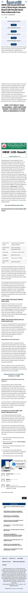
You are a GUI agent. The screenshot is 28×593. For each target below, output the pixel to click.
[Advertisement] (14, 69)
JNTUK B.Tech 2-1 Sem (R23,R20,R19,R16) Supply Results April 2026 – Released (13, 549)
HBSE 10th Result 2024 (17, 205)
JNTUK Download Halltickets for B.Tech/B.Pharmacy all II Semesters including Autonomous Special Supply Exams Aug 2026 (13, 535)
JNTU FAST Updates (17, 584)
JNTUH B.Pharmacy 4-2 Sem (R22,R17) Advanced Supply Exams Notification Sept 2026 (13, 521)
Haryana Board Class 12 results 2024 (13, 374)
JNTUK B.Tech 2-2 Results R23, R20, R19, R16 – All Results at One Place (13, 540)
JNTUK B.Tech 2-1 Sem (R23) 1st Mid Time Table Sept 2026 (14, 507)
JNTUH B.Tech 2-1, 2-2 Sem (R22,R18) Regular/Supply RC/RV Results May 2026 (11, 516)
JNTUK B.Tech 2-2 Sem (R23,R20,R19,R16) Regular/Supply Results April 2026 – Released (13, 545)
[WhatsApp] (2, 17)
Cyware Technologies (17, 588)
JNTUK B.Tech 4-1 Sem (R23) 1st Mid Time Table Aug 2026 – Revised (14, 530)
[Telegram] (5, 17)
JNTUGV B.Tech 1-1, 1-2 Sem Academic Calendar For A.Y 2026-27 (13, 525)
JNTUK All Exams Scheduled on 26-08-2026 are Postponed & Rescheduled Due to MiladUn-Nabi (13, 512)
